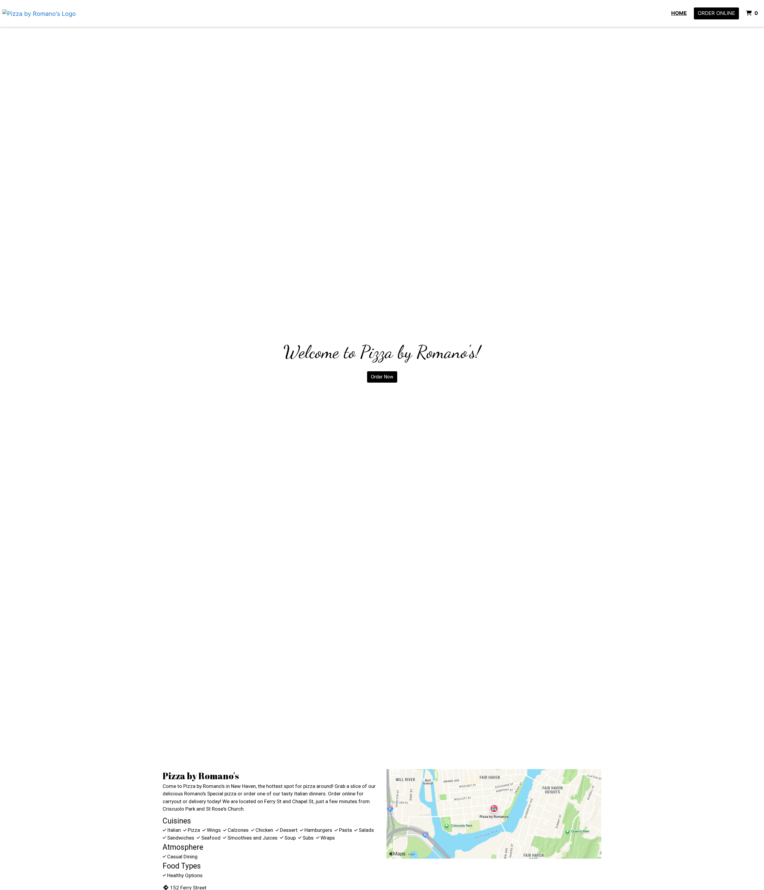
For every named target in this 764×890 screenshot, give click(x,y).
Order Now (382, 377)
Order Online (716, 13)
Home (679, 13)
